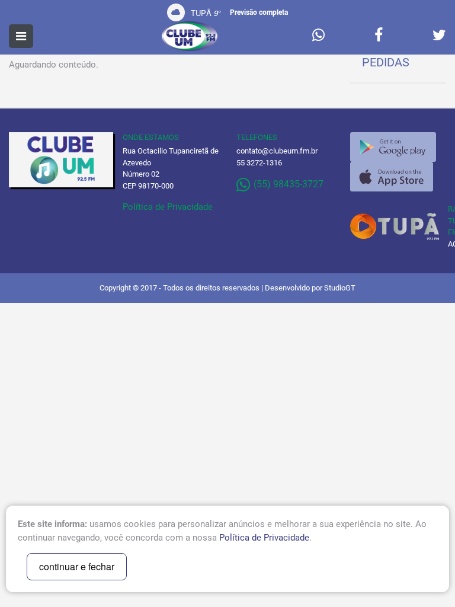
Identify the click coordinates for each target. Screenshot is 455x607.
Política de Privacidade (168, 207)
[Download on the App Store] (391, 176)
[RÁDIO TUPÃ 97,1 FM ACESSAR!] (398, 226)
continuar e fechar (76, 566)
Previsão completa (259, 12)
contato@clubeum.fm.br (277, 150)
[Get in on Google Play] (393, 147)
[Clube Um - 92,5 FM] (189, 36)
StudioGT (339, 287)
